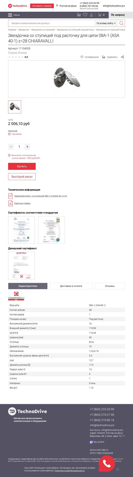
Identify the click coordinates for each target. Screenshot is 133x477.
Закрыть (118, 469)
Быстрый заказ (22, 176)
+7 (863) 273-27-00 (102, 414)
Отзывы (110, 286)
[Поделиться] (122, 57)
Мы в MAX (98, 442)
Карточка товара (22, 203)
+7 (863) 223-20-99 (89, 3)
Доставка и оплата (71, 286)
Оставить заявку (42, 5)
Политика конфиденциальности (69, 470)
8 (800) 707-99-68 (89, 6)
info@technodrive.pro (114, 6)
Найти (121, 23)
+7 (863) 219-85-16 (102, 420)
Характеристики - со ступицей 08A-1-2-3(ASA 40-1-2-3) (40, 196)
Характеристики (27, 286)
